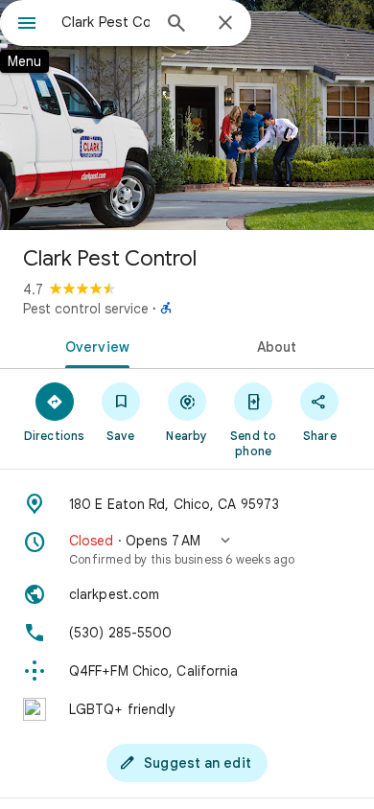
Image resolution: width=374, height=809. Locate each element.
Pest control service (86, 308)
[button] (187, 549)
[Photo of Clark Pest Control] (187, 115)
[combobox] (105, 22)
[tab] (93, 345)
